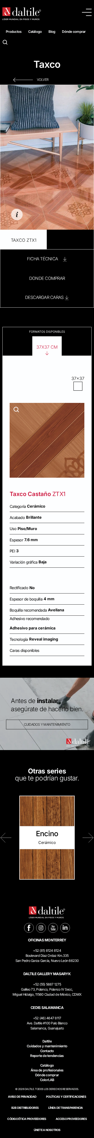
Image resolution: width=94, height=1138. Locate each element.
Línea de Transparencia (65, 1108)
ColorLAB (47, 1080)
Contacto (47, 1051)
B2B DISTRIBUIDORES (25, 1108)
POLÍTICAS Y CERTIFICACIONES (66, 1096)
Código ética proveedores (26, 1119)
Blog (51, 31)
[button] (6, 838)
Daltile (47, 1041)
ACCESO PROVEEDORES (71, 1119)
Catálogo (35, 31)
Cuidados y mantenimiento (47, 1046)
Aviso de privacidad (22, 1096)
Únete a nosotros (47, 1130)
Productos (13, 31)
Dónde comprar (74, 31)
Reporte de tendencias (47, 1056)
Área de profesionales (47, 1070)
